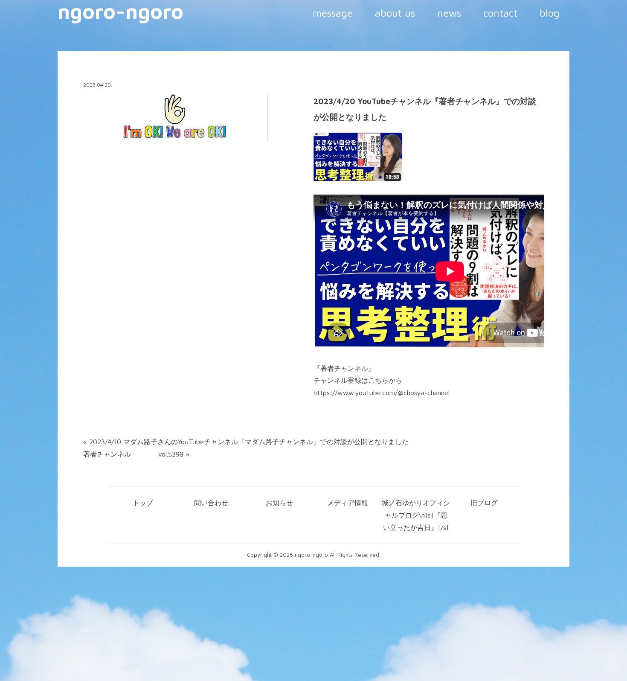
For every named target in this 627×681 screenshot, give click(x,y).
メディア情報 (347, 502)
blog (550, 13)
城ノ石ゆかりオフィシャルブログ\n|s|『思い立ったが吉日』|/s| (416, 515)
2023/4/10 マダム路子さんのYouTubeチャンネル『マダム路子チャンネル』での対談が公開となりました (249, 441)
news (449, 13)
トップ (143, 502)
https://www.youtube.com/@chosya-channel (382, 392)
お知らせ (279, 502)
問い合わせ (211, 502)
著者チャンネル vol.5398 (133, 454)
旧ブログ (484, 502)
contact (500, 13)
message (333, 13)
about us (395, 13)
